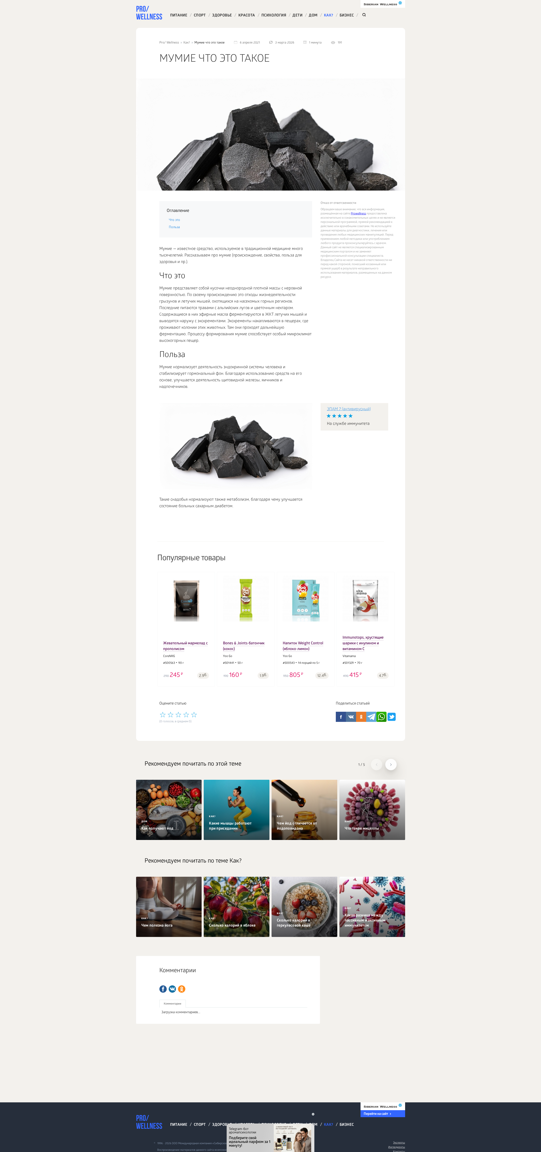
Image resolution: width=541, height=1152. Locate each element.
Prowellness (358, 214)
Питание (178, 16)
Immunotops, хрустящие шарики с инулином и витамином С (363, 644)
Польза (174, 227)
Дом (313, 16)
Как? (328, 16)
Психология (273, 16)
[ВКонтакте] (172, 989)
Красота (246, 16)
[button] (163, 626)
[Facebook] (163, 989)
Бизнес (347, 16)
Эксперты (399, 1143)
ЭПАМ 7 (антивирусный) (349, 409)
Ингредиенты (396, 1147)
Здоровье (222, 16)
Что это (175, 220)
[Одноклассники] (181, 989)
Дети (297, 16)
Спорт (200, 16)
